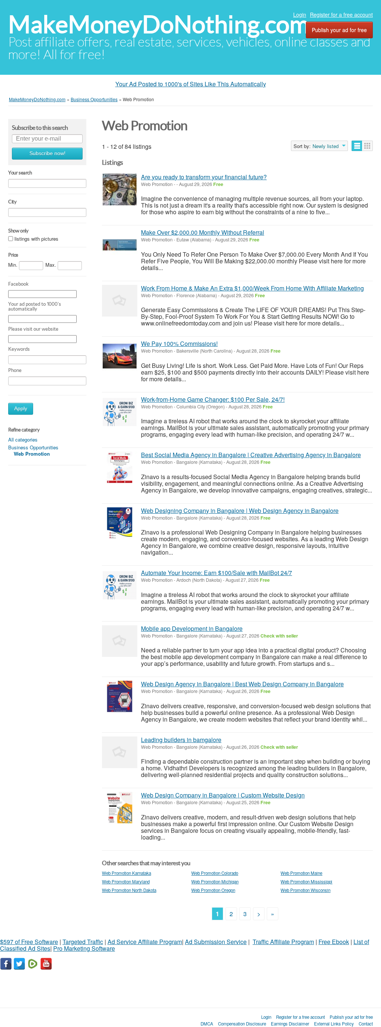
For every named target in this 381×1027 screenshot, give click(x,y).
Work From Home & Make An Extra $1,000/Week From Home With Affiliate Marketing (252, 288)
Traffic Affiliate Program (283, 941)
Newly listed (326, 146)
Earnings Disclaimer (290, 1024)
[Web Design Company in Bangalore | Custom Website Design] (119, 808)
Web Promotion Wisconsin (305, 890)
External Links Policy (334, 1024)
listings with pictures (36, 238)
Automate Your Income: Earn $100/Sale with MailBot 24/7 (216, 572)
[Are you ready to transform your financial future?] (119, 189)
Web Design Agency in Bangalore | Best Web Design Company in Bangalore (242, 684)
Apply (20, 408)
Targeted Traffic (83, 941)
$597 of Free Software (29, 941)
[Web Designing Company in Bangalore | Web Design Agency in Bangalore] (119, 523)
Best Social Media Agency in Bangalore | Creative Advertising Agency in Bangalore (251, 454)
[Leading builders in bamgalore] (119, 752)
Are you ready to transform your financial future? (204, 177)
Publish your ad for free (339, 29)
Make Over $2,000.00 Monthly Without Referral (202, 232)
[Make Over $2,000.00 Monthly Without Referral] (119, 245)
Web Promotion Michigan (214, 882)
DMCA (207, 1024)
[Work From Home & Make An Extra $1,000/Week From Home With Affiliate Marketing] (119, 301)
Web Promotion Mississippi (306, 882)
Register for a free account (341, 14)
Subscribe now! (47, 153)
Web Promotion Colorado (214, 873)
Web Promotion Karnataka (126, 873)
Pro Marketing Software (84, 948)
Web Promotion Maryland (126, 882)
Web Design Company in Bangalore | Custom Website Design (223, 795)
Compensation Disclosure (242, 1024)
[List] (357, 146)
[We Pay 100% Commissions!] (119, 356)
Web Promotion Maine (301, 873)
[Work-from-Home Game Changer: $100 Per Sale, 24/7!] (119, 412)
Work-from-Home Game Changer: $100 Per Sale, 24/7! (213, 399)
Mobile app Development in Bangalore (192, 628)
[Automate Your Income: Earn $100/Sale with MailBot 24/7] (119, 585)
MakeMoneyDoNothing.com (158, 24)
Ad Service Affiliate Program (145, 941)
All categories (23, 439)
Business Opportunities (33, 447)
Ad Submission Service (216, 941)
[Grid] (367, 146)
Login (299, 14)
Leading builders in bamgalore (181, 739)
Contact (366, 1024)
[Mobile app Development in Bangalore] (119, 641)
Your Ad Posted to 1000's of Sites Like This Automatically (190, 84)
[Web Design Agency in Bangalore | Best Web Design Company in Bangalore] (119, 696)
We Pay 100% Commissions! (179, 343)
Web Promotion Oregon (213, 890)
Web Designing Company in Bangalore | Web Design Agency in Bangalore (240, 510)
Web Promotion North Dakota (129, 890)
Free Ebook (333, 941)
